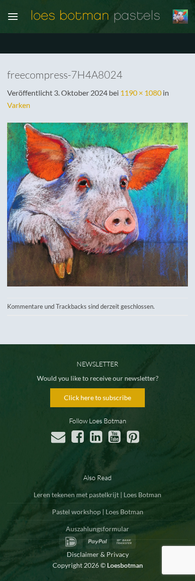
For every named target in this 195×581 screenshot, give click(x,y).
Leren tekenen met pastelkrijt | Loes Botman (97, 495)
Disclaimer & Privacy (98, 554)
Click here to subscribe (97, 397)
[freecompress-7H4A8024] (97, 203)
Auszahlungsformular (97, 529)
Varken (18, 104)
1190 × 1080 (140, 92)
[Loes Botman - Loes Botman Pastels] (96, 16)
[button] (12, 16)
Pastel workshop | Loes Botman (97, 512)
